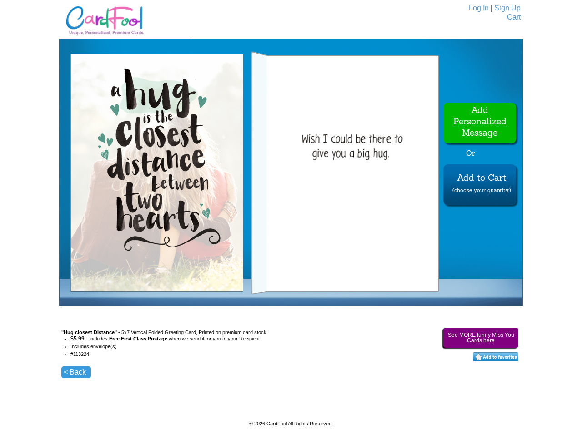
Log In (479, 8)
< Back (75, 372)
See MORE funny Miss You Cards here (481, 338)
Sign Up (507, 8)
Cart (514, 17)
